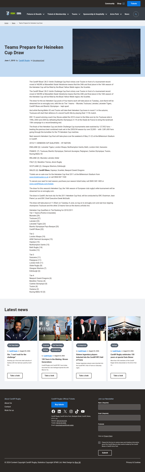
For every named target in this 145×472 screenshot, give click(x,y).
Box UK (78, 462)
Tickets (134, 3)
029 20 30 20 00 (62, 421)
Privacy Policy (108, 436)
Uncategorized (38, 60)
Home (6, 23)
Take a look (16, 376)
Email (103, 413)
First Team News (13, 345)
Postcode (101, 424)
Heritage (45, 350)
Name (103, 403)
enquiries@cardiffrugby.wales (65, 425)
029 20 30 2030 (61, 423)
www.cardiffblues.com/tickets (41, 184)
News (13, 23)
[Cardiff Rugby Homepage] (13, 13)
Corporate (46, 345)
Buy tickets (59, 404)
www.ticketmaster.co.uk (38, 177)
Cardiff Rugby (24, 60)
